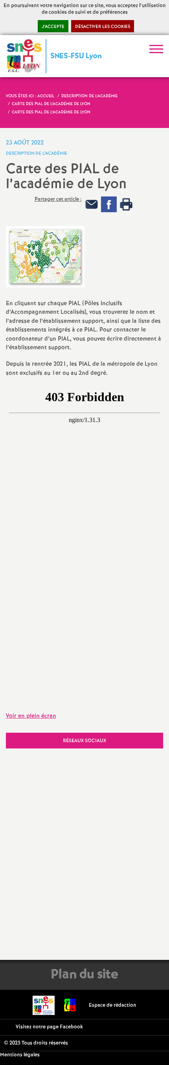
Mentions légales (20, 1055)
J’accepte (53, 27)
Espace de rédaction (112, 1005)
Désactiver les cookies (102, 27)
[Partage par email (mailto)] (91, 204)
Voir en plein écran (31, 716)
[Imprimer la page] (126, 204)
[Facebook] (109, 204)
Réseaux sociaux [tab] (84, 740)
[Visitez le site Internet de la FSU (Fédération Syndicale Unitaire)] (70, 1005)
